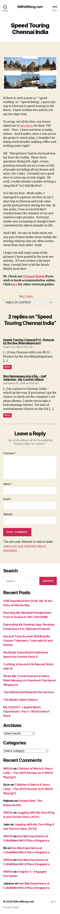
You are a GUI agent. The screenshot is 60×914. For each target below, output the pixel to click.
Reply (7, 367)
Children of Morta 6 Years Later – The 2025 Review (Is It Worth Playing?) (28, 773)
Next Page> (26, 296)
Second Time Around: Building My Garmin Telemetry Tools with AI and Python (28, 641)
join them (26, 126)
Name (7, 484)
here (14, 284)
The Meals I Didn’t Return (20, 699)
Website (7, 514)
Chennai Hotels (34, 276)
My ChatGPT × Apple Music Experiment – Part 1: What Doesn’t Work (26, 711)
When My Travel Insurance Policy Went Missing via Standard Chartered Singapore (29, 680)
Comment (9, 453)
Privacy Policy (11, 907)
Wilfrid (8, 768)
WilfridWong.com (30, 6)
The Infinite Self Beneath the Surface (28, 692)
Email (7, 499)
